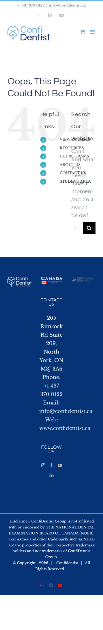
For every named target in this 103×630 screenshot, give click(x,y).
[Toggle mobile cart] (82, 31)
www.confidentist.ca (64, 428)
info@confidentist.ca (67, 5)
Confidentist (67, 563)
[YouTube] (60, 465)
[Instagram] (43, 465)
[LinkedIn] (52, 475)
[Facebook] (52, 465)
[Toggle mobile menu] (93, 31)
